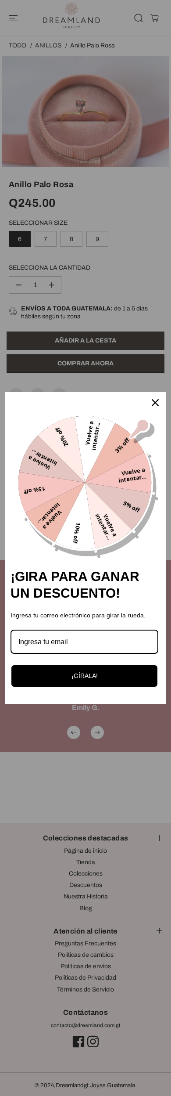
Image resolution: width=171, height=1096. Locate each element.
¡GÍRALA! (84, 675)
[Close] (155, 402)
